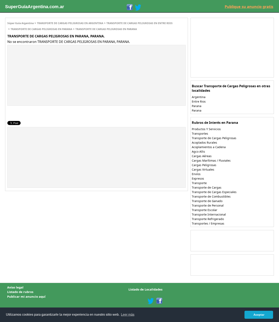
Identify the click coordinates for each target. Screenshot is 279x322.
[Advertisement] (42, 74)
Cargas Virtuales (203, 169)
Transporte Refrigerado (208, 219)
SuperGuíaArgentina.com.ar (34, 6)
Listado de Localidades (145, 289)
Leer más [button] (127, 314)
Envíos (196, 174)
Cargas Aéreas (202, 156)
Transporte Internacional (209, 214)
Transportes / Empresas (208, 223)
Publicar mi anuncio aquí (26, 296)
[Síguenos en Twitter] (138, 7)
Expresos (198, 178)
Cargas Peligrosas (204, 165)
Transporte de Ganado (207, 201)
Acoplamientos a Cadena (209, 147)
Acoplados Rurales (204, 142)
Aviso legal (15, 287)
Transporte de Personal (208, 205)
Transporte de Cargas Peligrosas (214, 138)
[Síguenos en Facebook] (129, 7)
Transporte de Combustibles (211, 196)
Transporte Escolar (204, 210)
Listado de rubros (20, 292)
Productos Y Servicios (206, 129)
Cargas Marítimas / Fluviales (211, 160)
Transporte (199, 183)
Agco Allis (198, 151)
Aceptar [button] (258, 314)
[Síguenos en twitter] (150, 301)
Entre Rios (199, 101)
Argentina (198, 97)
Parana (196, 106)
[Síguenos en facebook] (159, 301)
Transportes (200, 133)
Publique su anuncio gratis (249, 6)
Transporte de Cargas (206, 187)
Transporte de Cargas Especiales (214, 192)
